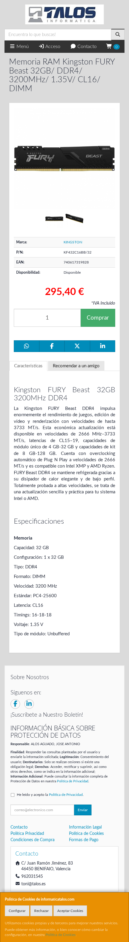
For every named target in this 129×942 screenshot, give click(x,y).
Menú (22, 46)
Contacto (86, 46)
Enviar (83, 810)
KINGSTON (73, 242)
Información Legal (85, 827)
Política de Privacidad (72, 781)
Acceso (52, 46)
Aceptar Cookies (70, 911)
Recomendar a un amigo (76, 366)
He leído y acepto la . (50, 794)
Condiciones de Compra (32, 840)
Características (28, 366)
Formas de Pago (83, 840)
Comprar (98, 318)
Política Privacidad (27, 834)
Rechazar (41, 911)
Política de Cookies (61, 935)
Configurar (17, 911)
